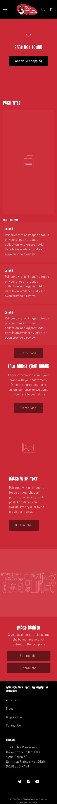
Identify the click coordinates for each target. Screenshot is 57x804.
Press (10, 708)
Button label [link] (28, 353)
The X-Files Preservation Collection (32, 799)
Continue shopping (28, 61)
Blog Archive (14, 717)
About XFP (13, 700)
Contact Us (13, 725)
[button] (5, 9)
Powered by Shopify (28, 802)
